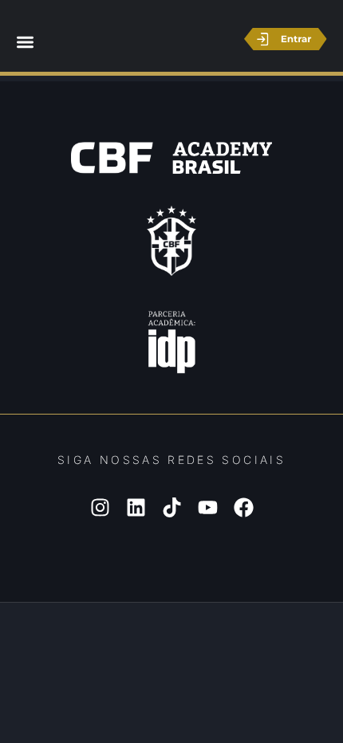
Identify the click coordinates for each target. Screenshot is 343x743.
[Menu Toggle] (25, 42)
